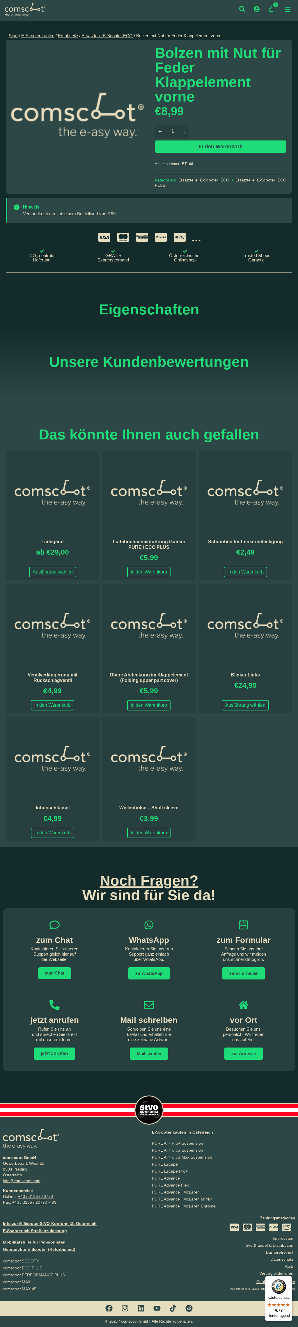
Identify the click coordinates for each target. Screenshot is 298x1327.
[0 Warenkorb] (271, 9)
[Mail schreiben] (149, 1005)
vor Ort (243, 1020)
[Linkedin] (141, 1308)
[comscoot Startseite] (25, 9)
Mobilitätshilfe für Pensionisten (34, 1242)
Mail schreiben (149, 1020)
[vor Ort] (243, 1005)
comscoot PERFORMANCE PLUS (34, 1275)
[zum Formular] (243, 925)
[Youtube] (157, 1308)
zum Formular (244, 940)
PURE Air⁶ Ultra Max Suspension (182, 1157)
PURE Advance (166, 1178)
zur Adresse (243, 1053)
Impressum (283, 1238)
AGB (289, 1266)
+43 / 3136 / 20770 (35, 1196)
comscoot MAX (17, 1282)
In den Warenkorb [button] (149, 571)
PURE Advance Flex (170, 1185)
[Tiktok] (173, 1308)
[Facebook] (109, 1308)
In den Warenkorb (221, 146)
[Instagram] (125, 1308)
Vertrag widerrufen (276, 1273)
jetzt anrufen (54, 1020)
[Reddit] (189, 1308)
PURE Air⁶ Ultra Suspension (177, 1150)
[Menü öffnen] (287, 9)
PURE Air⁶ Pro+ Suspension (177, 1143)
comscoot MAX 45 (19, 1289)
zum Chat (54, 972)
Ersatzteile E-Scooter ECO (107, 35)
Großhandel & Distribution (269, 1245)
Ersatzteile (68, 35)
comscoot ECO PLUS (22, 1268)
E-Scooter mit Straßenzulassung (35, 1230)
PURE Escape (165, 1164)
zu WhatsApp (149, 973)
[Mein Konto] (257, 9)
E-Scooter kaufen (37, 35)
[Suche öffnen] (242, 9)
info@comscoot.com (21, 1180)
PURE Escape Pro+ (170, 1171)
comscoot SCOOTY (21, 1261)
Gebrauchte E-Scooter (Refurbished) (39, 1249)
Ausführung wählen (53, 571)
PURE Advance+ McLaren (176, 1192)
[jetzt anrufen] (54, 1005)
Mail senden (149, 1053)
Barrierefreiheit (279, 1252)
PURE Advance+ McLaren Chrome (184, 1206)
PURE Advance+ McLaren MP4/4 (182, 1199)
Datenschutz (281, 1259)
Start (13, 35)
